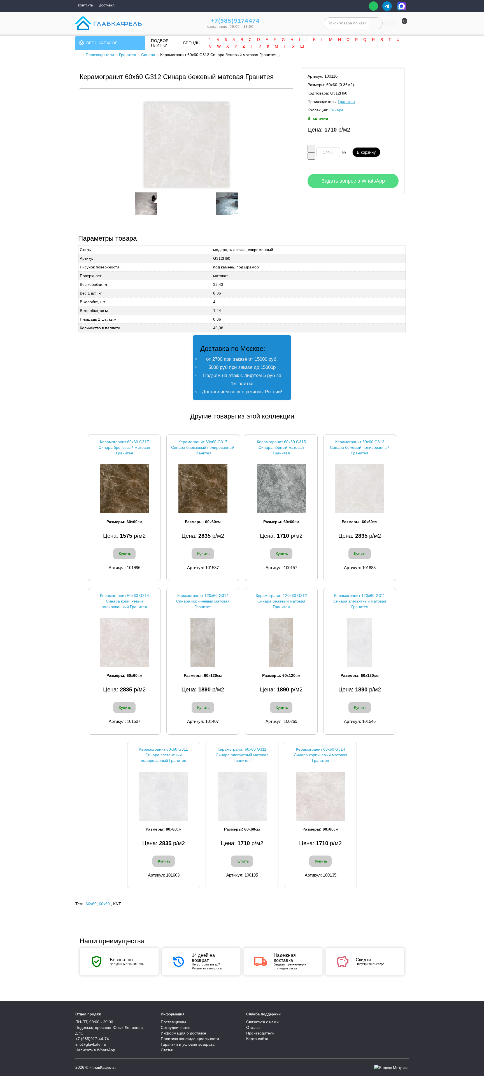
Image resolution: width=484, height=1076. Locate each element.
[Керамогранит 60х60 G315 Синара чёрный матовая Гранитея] (281, 488)
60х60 (104, 904)
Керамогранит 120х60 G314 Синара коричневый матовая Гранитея (203, 601)
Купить (125, 553)
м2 (344, 152)
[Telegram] (387, 6)
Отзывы (253, 1027)
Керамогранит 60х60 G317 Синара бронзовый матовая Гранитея (124, 447)
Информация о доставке (183, 1033)
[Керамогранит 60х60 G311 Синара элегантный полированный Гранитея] (163, 796)
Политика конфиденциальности (190, 1038)
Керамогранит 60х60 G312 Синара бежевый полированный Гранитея (360, 447)
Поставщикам (173, 1022)
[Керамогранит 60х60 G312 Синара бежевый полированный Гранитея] (359, 488)
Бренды (192, 43)
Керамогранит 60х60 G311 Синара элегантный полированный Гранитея (163, 755)
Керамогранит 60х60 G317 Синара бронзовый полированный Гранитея (202, 447)
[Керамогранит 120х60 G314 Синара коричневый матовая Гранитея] (203, 642)
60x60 (91, 904)
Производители (100, 54)
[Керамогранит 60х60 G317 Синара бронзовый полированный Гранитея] (203, 488)
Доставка (107, 5)
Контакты (86, 5)
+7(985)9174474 (235, 20)
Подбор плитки (160, 42)
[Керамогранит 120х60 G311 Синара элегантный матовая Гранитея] (359, 642)
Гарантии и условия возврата (188, 1044)
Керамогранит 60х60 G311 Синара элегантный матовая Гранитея (242, 755)
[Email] (360, 6)
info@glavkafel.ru (90, 1044)
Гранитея (127, 54)
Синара (148, 54)
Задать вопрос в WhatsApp (353, 181)
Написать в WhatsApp (95, 1050)
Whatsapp (373, 6)
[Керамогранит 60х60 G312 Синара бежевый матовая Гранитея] (187, 145)
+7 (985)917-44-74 (92, 1038)
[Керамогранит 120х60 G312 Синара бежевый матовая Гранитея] (281, 642)
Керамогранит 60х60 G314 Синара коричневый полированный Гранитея (124, 601)
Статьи (167, 1050)
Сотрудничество (175, 1027)
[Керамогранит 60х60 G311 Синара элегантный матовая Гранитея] (242, 796)
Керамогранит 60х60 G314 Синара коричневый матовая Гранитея (320, 755)
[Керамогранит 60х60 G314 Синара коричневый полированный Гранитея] (124, 642)
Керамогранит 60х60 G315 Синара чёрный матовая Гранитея (281, 447)
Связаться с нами (262, 1022)
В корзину (366, 152)
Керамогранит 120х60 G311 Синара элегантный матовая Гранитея (359, 601)
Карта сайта (257, 1038)
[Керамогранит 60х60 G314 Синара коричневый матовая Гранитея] (320, 796)
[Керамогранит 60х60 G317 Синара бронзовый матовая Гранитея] (124, 488)
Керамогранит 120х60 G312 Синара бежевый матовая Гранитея (281, 601)
